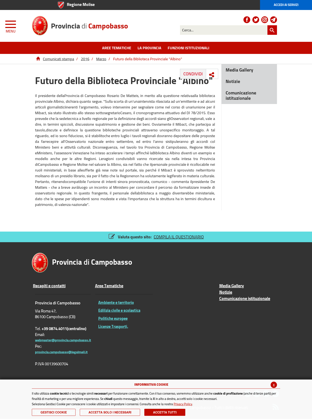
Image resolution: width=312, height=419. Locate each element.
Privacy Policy (183, 404)
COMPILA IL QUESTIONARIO (179, 237)
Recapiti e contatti (49, 286)
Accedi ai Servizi (286, 5)
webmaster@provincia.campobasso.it (63, 340)
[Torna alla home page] (38, 58)
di (89, 24)
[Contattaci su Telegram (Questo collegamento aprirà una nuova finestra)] (273, 19)
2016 (85, 58)
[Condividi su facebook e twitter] (211, 75)
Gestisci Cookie (54, 412)
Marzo (101, 58)
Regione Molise (81, 4)
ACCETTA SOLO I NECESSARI (110, 412)
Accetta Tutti (165, 412)
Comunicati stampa (58, 58)
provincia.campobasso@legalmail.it (61, 351)
